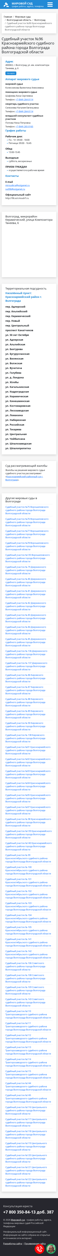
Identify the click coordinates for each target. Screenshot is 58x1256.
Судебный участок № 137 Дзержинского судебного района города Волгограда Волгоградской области (26, 666)
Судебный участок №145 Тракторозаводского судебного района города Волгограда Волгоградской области (28, 1098)
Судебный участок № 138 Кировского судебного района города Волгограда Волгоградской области (25, 738)
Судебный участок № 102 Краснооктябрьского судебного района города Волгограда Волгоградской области (28, 894)
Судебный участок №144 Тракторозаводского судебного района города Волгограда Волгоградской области (28, 1086)
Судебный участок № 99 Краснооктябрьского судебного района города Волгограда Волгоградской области (28, 858)
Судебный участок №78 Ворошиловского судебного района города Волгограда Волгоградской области (27, 546)
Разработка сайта (12, 1243)
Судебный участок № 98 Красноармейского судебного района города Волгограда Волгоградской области (28, 822)
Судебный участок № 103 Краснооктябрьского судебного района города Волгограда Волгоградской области (28, 906)
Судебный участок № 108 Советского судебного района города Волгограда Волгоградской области (25, 978)
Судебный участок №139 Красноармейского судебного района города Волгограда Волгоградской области (28, 834)
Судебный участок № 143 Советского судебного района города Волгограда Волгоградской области (25, 1002)
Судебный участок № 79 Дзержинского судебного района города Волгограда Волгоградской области (25, 570)
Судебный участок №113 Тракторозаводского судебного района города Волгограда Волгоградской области (28, 1050)
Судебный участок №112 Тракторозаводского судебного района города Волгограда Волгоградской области (28, 1038)
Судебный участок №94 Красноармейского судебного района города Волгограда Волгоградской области (28, 786)
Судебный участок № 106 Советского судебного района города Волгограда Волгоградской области (25, 966)
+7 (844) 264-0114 (24, 99)
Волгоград (39, 19)
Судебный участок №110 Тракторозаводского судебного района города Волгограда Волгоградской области (28, 1014)
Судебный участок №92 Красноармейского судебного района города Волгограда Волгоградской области (28, 762)
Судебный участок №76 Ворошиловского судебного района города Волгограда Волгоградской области (27, 522)
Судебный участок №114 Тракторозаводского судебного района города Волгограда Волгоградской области (28, 1062)
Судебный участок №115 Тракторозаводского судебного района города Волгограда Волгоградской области (28, 1074)
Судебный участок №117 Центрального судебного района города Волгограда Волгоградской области (26, 1122)
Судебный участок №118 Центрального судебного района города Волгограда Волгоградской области (26, 1134)
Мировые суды (23, 16)
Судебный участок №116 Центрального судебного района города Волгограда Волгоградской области (26, 1110)
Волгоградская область (19, 19)
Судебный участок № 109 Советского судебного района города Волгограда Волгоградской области (25, 990)
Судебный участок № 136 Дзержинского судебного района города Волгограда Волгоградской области (26, 654)
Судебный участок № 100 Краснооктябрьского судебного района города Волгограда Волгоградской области (28, 870)
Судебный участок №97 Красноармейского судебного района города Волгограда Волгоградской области (28, 810)
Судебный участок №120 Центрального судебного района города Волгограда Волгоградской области (26, 1158)
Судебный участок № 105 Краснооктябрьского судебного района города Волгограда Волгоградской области (28, 930)
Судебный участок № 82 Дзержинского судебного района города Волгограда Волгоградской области (25, 606)
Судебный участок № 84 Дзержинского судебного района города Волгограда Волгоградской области (25, 630)
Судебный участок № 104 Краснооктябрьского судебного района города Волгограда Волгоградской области (28, 918)
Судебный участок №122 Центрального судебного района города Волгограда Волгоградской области (26, 1182)
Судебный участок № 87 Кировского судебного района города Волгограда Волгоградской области (25, 690)
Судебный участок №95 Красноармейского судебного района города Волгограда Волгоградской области (28, 798)
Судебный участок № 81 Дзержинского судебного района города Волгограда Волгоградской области (25, 594)
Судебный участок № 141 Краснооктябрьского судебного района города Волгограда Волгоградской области (28, 942)
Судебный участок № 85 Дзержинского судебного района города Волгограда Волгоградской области (25, 642)
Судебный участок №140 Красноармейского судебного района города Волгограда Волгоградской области (28, 846)
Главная (8, 16)
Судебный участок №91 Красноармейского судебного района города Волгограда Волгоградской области (28, 750)
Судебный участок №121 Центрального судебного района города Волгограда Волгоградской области (26, 1170)
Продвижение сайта (35, 1243)
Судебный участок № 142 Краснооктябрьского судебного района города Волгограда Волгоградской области (28, 954)
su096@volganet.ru (15, 189)
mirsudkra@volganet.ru (17, 185)
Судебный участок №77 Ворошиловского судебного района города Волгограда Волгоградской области (27, 534)
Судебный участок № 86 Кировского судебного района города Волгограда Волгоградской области (25, 678)
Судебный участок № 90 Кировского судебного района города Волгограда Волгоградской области (25, 726)
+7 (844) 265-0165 (24, 126)
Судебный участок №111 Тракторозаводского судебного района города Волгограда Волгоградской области (28, 1026)
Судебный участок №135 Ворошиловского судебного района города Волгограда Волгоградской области (27, 558)
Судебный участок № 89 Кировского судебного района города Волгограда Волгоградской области (25, 714)
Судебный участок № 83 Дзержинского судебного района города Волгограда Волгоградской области (25, 618)
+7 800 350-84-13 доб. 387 (28, 1212)
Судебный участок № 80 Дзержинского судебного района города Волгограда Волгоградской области (25, 582)
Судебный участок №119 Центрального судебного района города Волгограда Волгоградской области (26, 1146)
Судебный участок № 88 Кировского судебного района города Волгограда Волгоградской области (25, 702)
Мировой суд (18, 1219)
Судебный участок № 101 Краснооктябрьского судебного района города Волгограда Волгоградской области (28, 882)
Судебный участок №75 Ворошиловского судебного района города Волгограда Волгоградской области (27, 510)
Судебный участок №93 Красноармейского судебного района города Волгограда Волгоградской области (28, 774)
